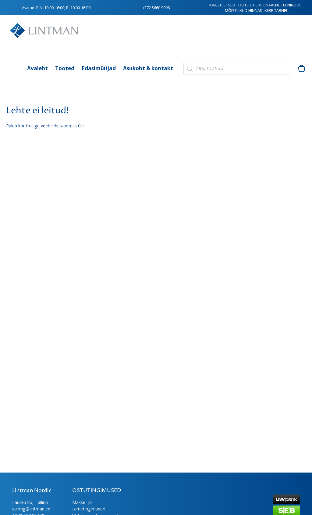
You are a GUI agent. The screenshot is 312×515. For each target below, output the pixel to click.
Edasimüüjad (99, 68)
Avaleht (37, 68)
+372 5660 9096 (156, 7)
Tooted (64, 68)
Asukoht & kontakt (148, 68)
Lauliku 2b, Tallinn (30, 502)
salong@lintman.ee (31, 509)
